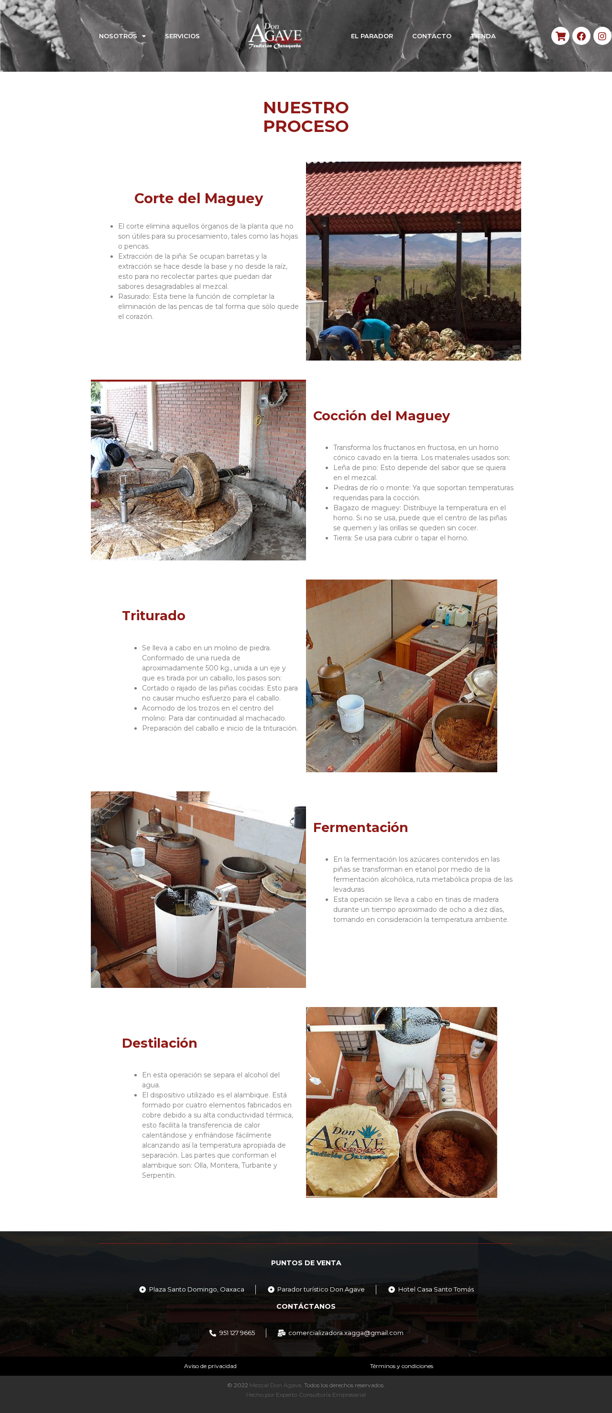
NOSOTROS (118, 36)
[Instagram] (602, 36)
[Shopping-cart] (560, 36)
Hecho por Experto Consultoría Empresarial (306, 1394)
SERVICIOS (182, 36)
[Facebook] (581, 36)
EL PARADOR (372, 36)
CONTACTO (431, 36)
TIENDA (483, 36)
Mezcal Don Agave (275, 1385)
